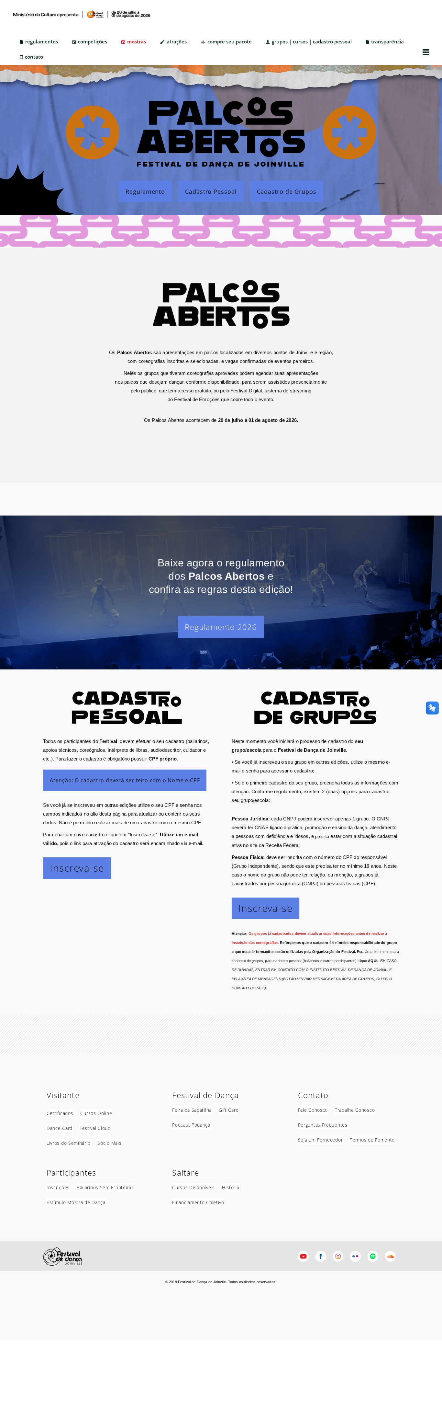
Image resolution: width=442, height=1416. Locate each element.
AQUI (372, 961)
